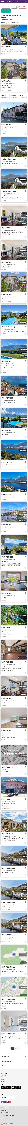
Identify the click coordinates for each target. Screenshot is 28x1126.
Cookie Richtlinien (5, 1112)
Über (2, 1077)
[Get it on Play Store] (6, 1087)
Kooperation (4, 1075)
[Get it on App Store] (16, 1087)
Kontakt (3, 1081)
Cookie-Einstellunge (6, 1118)
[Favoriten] (10, 2)
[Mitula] (4, 1)
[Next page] (19, 1048)
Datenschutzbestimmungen (7, 1115)
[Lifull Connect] (8, 1124)
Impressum (3, 1110)
